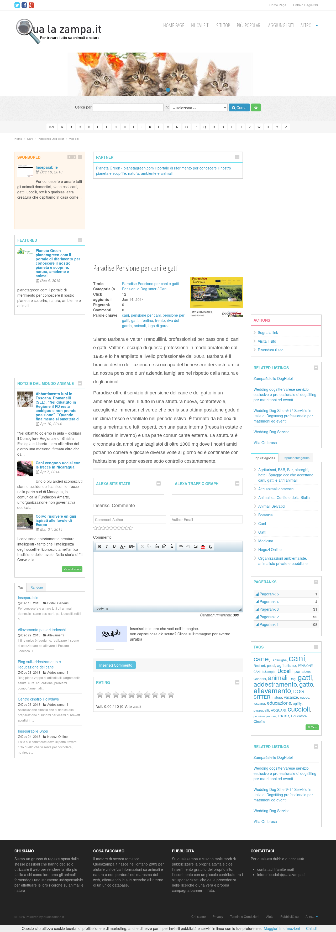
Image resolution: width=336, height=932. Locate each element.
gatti (134, 320)
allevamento (272, 690)
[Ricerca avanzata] (256, 107)
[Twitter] (17, 5)
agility (297, 703)
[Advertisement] (168, 221)
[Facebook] (24, 5)
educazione (279, 702)
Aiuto (270, 916)
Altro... (308, 25)
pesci (271, 665)
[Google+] (31, 5)
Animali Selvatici (271, 506)
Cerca (240, 107)
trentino (146, 320)
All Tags (312, 727)
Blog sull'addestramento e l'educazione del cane (39, 664)
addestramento (275, 683)
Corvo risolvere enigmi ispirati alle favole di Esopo (56, 520)
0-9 (51, 127)
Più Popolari (249, 25)
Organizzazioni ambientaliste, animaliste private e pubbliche (283, 560)
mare (283, 715)
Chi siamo (198, 916)
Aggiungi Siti (281, 25)
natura (277, 697)
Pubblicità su (289, 916)
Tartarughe (279, 660)
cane (261, 658)
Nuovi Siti (200, 25)
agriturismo (286, 665)
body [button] (100, 608)
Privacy (218, 916)
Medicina (265, 540)
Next (322, 74)
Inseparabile (47, 167)
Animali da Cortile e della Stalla (284, 497)
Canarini (260, 678)
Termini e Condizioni (244, 916)
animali (140, 325)
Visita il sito (267, 341)
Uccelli (284, 670)
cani (125, 315)
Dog (293, 678)
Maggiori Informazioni (282, 928)
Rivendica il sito (271, 349)
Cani (30, 138)
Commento (102, 537)
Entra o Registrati (305, 5)
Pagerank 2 (269, 616)
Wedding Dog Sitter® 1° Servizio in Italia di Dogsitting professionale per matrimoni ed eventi (283, 416)
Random (36, 587)
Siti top (223, 25)
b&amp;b (268, 671)
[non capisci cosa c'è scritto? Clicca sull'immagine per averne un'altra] (111, 634)
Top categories (264, 458)
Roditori (259, 665)
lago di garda (159, 325)
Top (20, 587)
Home (18, 138)
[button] (99, 546)
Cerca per (84, 107)
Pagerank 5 (269, 593)
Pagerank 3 (269, 609)
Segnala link (268, 332)
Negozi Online (270, 549)
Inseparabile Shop (33, 731)
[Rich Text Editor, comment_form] (168, 578)
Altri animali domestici (276, 488)
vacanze (291, 697)
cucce (304, 697)
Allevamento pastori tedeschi (42, 629)
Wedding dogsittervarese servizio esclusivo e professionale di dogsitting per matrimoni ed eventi (285, 394)
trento (160, 320)
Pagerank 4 (269, 601)
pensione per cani (146, 315)
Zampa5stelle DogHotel (273, 378)
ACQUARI (278, 710)
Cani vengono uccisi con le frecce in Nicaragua (58, 465)
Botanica (265, 514)
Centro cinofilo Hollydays (38, 699)
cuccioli (299, 708)
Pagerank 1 (269, 624)
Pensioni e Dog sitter (51, 138)
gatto (306, 683)
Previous (13, 74)
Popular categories (295, 457)
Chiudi (311, 928)
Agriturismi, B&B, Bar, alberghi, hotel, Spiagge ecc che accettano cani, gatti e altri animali (285, 475)
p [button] (107, 608)
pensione (303, 671)
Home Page (277, 5)
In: (167, 107)
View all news (72, 569)
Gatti (262, 532)
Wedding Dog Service (272, 431)
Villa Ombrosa (265, 442)
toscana (259, 703)
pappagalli (261, 710)
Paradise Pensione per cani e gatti (150, 283)
